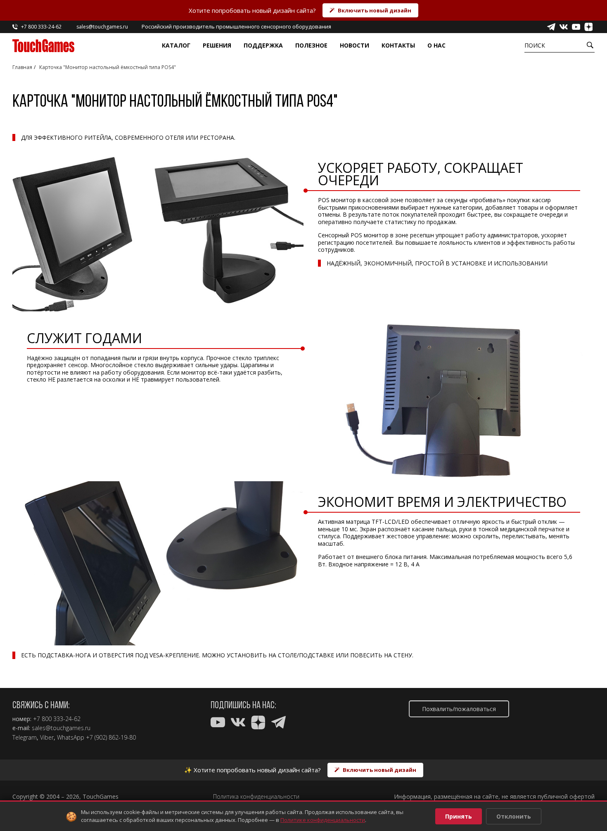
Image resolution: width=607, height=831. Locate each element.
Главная (22, 67)
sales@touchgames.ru (61, 728)
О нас (436, 45)
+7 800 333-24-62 (57, 719)
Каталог (176, 45)
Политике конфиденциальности (322, 820)
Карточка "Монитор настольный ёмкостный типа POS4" (107, 67)
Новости (354, 45)
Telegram (24, 737)
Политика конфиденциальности (256, 796)
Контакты (398, 45)
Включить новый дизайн (374, 10)
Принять (458, 816)
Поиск (534, 45)
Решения (217, 45)
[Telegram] (551, 27)
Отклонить (513, 816)
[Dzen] (588, 27)
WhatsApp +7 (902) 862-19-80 (96, 737)
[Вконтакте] (563, 27)
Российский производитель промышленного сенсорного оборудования (236, 26)
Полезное (311, 45)
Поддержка (263, 45)
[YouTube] (576, 27)
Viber (47, 737)
